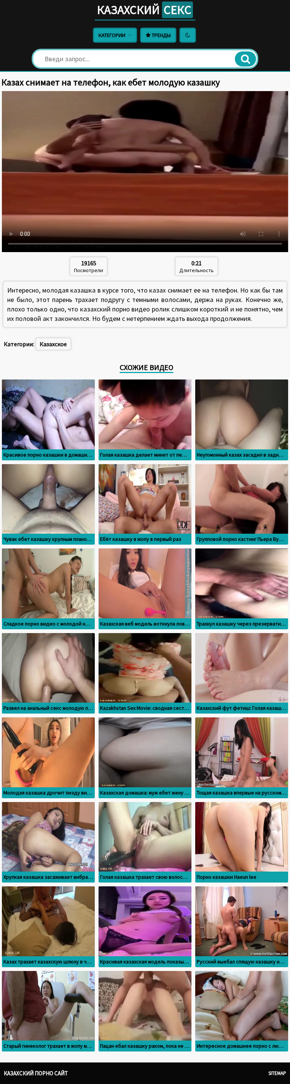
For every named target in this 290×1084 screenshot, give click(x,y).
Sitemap (277, 1073)
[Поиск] (245, 59)
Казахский (144, 9)
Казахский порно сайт (36, 1073)
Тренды (161, 35)
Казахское (53, 344)
